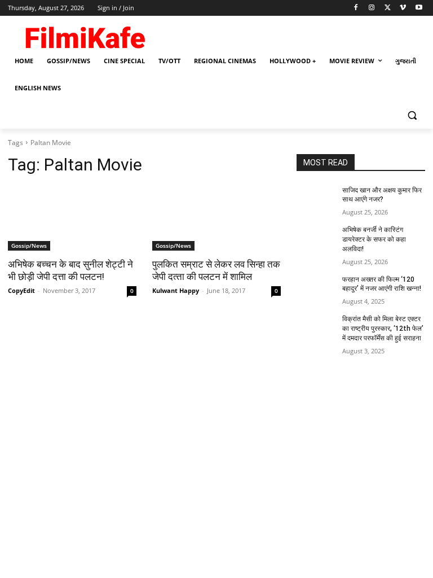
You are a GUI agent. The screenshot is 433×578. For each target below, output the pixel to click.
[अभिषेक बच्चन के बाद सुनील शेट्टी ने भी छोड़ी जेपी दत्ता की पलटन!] (72, 218)
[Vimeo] (402, 8)
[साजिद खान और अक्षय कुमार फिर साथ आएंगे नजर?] (316, 199)
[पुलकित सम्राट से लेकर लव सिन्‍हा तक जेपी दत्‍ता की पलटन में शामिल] (216, 218)
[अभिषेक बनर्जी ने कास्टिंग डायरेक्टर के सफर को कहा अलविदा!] (316, 238)
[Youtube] (418, 8)
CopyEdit (21, 290)
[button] (412, 115)
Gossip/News (29, 245)
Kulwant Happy (175, 290)
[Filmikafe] (84, 35)
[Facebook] (356, 8)
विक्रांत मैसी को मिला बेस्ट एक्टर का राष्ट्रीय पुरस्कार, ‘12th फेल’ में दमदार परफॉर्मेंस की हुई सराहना (382, 328)
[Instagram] (371, 8)
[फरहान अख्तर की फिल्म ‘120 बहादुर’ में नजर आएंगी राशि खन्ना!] (316, 288)
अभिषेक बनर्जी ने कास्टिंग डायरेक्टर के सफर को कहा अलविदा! (374, 239)
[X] (387, 8)
